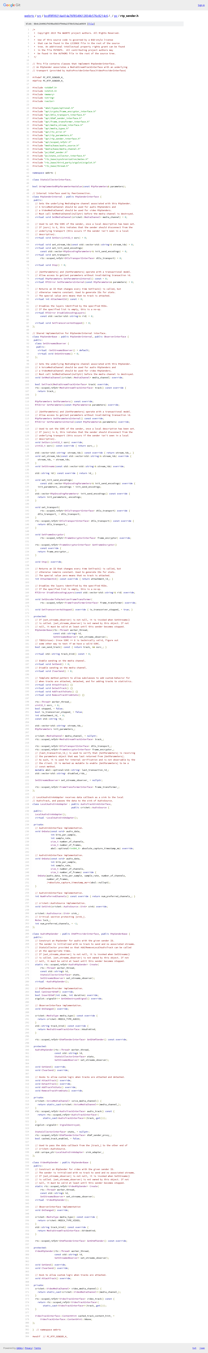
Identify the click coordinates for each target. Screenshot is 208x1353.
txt (194, 1348)
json (202, 1348)
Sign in (201, 5)
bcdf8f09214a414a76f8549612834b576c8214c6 (76, 16)
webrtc (29, 16)
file (91, 23)
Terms (37, 1348)
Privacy (28, 1348)
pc (115, 16)
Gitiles (19, 1348)
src (39, 16)
